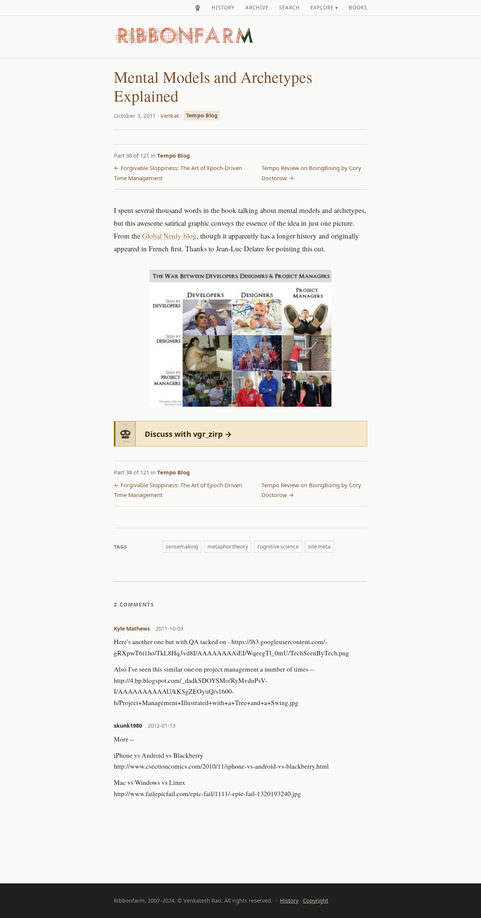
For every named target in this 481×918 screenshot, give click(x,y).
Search (289, 7)
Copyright (315, 900)
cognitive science (278, 546)
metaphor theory (227, 546)
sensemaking (182, 546)
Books (358, 7)
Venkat (169, 115)
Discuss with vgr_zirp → (188, 434)
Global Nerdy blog (169, 235)
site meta (319, 546)
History (223, 7)
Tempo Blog (202, 115)
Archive (257, 7)
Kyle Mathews (132, 628)
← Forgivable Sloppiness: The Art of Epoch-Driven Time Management (178, 173)
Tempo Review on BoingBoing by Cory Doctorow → (311, 173)
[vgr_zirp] (197, 8)
